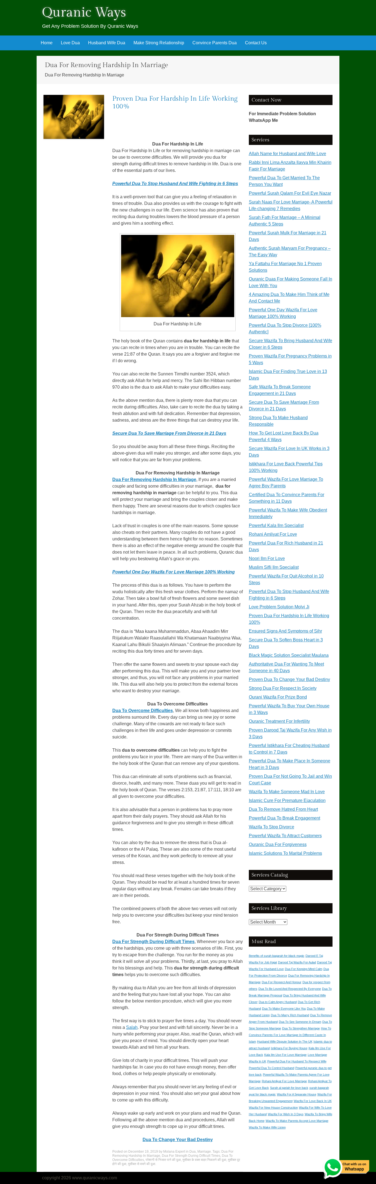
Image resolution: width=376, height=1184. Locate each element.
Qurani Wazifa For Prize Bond (278, 697)
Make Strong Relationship (158, 42)
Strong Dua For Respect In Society (283, 688)
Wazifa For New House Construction (273, 1107)
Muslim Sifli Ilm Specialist (274, 567)
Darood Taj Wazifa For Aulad (297, 962)
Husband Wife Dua (106, 42)
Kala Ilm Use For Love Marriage (285, 1054)
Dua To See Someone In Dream (300, 1021)
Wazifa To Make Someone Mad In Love (287, 791)
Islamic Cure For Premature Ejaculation (287, 800)
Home (47, 42)
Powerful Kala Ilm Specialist (276, 525)
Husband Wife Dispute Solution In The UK (284, 1041)
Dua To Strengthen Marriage (301, 1028)
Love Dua (70, 42)
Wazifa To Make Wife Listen (267, 1127)
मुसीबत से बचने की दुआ (141, 1164)
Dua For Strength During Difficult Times (153, 941)
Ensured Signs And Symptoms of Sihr (285, 631)
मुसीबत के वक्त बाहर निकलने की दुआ (204, 1160)
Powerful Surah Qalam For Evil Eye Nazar (290, 193)
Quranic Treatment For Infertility (279, 721)
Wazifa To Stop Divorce (271, 827)
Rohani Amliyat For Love (273, 534)
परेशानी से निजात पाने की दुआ (163, 1160)
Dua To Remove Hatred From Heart (283, 809)
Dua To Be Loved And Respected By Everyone (289, 988)
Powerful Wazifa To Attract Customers (285, 835)
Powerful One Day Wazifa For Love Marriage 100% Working (173, 572)
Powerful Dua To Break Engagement (284, 818)
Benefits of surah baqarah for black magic (276, 955)
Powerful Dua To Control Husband (271, 1068)
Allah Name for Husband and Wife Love (287, 153)
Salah (132, 1027)
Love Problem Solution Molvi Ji (279, 607)
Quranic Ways (84, 12)
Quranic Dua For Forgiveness (278, 844)
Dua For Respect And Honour (281, 982)
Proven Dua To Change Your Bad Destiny (289, 679)
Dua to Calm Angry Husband (278, 1002)
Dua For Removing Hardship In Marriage (154, 479)
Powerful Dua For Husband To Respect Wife (296, 1061)
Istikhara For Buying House (289, 1048)
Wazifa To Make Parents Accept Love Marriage (297, 1120)
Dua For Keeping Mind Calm (303, 969)
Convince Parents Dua (214, 42)
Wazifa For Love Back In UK (313, 1101)
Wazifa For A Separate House (296, 1094)
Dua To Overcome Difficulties (142, 710)
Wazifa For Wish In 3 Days (286, 1114)
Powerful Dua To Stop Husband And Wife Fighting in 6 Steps (175, 183)
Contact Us (256, 42)
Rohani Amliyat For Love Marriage (284, 1081)
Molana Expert (174, 1151)
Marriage (204, 1151)
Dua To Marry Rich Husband (290, 1015)
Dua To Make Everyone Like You (284, 1008)
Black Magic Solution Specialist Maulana (289, 655)
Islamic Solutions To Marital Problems (285, 853)
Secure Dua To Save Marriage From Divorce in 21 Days (169, 433)
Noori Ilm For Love (267, 558)
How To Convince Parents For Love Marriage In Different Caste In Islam (290, 1035)
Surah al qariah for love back (289, 1087)
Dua (192, 1151)
